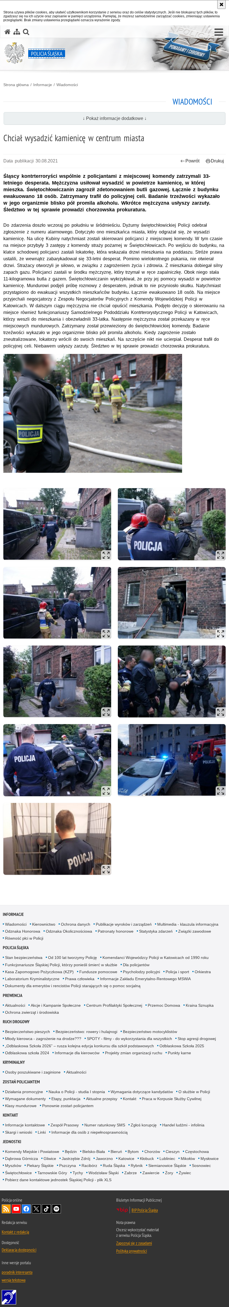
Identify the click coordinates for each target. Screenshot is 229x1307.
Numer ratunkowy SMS (104, 1125)
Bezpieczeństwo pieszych (27, 1031)
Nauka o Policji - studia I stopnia (77, 1091)
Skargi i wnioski (18, 1132)
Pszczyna (67, 1165)
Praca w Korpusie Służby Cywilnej (171, 1098)
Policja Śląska (16, 948)
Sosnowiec (201, 1165)
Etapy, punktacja (65, 1098)
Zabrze (130, 1173)
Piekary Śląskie (40, 1165)
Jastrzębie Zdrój (76, 1158)
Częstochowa (197, 1151)
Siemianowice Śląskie (167, 1165)
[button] (218, 32)
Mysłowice (210, 1158)
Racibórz (89, 1165)
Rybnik (137, 1165)
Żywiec (185, 1173)
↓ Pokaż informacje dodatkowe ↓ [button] (115, 118)
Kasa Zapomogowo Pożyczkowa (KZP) (39, 972)
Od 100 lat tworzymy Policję (72, 957)
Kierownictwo (43, 924)
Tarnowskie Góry (52, 1173)
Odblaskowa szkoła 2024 (27, 1053)
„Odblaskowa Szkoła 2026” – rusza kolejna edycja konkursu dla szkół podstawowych (79, 1046)
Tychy (78, 1173)
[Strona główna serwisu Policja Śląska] (7, 31)
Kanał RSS (6, 1208)
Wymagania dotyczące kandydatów (142, 1091)
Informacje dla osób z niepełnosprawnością (89, 1132)
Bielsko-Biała (93, 1151)
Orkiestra (203, 972)
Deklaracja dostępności (19, 1249)
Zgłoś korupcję (144, 1125)
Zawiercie (150, 1173)
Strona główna (16, 84)
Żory (169, 1173)
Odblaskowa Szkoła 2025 (181, 1046)
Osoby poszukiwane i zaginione (33, 1072)
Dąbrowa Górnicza (21, 1158)
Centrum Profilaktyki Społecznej (114, 1005)
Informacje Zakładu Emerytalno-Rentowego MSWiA (145, 979)
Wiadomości (67, 84)
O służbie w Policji (194, 1091)
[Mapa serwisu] (16, 31)
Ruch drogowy (16, 1022)
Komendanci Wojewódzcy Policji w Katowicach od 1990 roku (155, 957)
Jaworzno (104, 1158)
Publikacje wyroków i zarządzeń (124, 924)
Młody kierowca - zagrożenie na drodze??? (43, 1038)
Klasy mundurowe (21, 1105)
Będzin (71, 1151)
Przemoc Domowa (164, 1005)
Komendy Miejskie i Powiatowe (32, 1151)
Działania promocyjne (24, 1091)
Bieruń (116, 1151)
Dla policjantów (136, 965)
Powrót (192, 161)
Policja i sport (177, 972)
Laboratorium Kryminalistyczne (32, 979)
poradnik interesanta (17, 1272)
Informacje (42, 84)
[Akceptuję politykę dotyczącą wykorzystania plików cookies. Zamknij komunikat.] (221, 4)
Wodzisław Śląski (104, 1173)
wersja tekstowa (13, 1280)
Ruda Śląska (114, 1165)
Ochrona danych (75, 924)
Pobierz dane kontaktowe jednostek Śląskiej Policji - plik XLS (58, 1180)
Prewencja (12, 995)
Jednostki (12, 1142)
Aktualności (15, 1005)
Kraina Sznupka (200, 1005)
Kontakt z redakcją (15, 1232)
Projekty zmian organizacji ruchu (133, 1053)
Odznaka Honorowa (22, 931)
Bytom (133, 1151)
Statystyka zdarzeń (156, 931)
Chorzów (152, 1151)
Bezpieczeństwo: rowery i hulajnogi (86, 1031)
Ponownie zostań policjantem (68, 1105)
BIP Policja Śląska (145, 1210)
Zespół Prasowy (65, 1125)
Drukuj (217, 161)
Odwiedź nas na (16, 1208)
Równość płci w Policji (24, 938)
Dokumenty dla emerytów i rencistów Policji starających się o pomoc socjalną (72, 986)
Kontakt (129, 1098)
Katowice (126, 1158)
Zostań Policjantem (21, 1082)
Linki (42, 1132)
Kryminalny (14, 1062)
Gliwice (50, 1158)
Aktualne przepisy (101, 1098)
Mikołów (188, 1158)
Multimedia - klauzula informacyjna (187, 924)
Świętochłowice (18, 1173)
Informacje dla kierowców (77, 1053)
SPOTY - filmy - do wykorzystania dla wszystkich (129, 1038)
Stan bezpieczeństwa (23, 957)
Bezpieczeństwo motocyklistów (150, 1031)
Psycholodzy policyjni (141, 972)
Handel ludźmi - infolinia (183, 1125)
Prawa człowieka (79, 979)
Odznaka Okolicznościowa (69, 931)
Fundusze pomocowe (98, 972)
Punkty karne (179, 1053)
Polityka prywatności (131, 1251)
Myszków (13, 1165)
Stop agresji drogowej (197, 1038)
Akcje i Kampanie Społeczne (56, 1005)
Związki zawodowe (194, 931)
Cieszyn (173, 1151)
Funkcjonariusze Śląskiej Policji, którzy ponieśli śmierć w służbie (61, 965)
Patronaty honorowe (115, 931)
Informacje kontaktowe (25, 1125)
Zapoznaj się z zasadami (134, 1243)
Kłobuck (147, 1158)
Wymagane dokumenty (25, 1098)
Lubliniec (167, 1158)
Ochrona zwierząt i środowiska (32, 1012)
